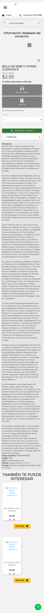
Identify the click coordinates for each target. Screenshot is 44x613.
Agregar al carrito (22, 131)
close (38, 23)
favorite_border (38, 60)
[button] (29, 45)
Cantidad (5, 114)
